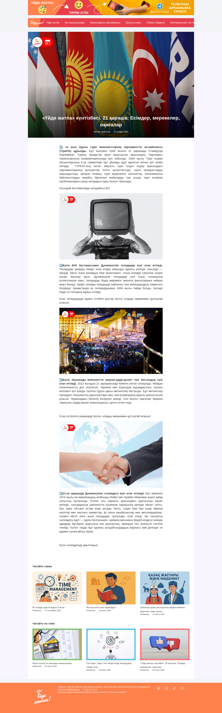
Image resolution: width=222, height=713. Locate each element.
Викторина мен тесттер (183, 22)
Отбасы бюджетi (156, 22)
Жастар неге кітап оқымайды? (101, 607)
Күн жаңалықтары (75, 22)
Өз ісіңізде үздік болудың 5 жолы (48, 607)
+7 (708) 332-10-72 (90, 689)
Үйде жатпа (53, 22)
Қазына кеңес (133, 22)
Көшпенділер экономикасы (105, 22)
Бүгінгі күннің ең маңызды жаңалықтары (52, 663)
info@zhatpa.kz (73, 689)
